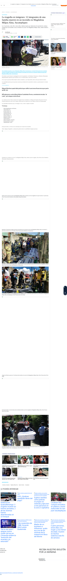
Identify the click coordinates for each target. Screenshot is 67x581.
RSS (22, 572)
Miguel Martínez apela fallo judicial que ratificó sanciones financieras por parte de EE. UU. (25, 89)
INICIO (3, 12)
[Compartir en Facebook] (19, 37)
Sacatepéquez (14, 12)
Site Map (19, 572)
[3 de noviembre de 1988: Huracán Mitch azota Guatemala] (25, 520)
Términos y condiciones (12, 572)
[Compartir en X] (22, 37)
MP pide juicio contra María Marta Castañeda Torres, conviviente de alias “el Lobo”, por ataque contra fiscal (24, 95)
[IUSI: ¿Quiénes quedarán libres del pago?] (25, 493)
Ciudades (8, 12)
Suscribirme (41, 559)
